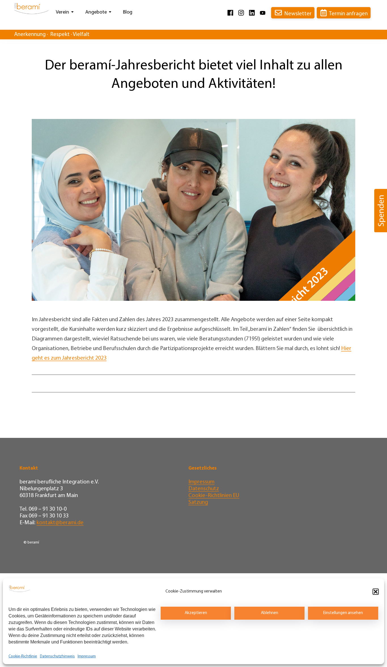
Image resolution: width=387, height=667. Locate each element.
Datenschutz (203, 489)
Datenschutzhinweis (57, 656)
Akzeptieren (196, 613)
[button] (376, 591)
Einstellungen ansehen (343, 613)
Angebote (96, 12)
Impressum (87, 656)
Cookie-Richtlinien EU (213, 495)
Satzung (198, 502)
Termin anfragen (348, 14)
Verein (62, 12)
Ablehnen (269, 613)
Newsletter (298, 14)
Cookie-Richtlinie (22, 656)
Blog (127, 12)
